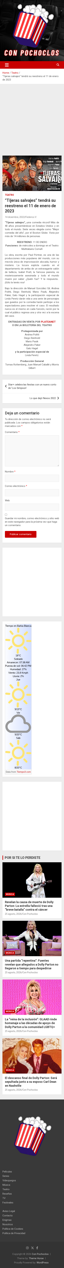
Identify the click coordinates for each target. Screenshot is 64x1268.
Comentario (12, 432)
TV (4, 1198)
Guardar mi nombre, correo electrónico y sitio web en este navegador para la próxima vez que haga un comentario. (32, 522)
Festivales (7, 1202)
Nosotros (7, 1224)
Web (7, 500)
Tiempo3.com (24, 771)
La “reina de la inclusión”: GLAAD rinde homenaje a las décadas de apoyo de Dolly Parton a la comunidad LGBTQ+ (31, 1023)
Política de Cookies (12, 1228)
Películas (7, 1171)
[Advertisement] (32, 122)
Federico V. (31, 217)
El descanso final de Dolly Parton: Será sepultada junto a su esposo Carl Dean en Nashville (31, 1081)
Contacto (7, 1215)
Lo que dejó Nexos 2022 (43, 398)
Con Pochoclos (30, 914)
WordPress (43, 1262)
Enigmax (6, 1219)
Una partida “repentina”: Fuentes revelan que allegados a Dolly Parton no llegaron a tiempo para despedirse (31, 964)
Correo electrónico (16, 486)
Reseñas (7, 1193)
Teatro (9, 195)
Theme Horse (36, 1258)
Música (10, 894)
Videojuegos (9, 1180)
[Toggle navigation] (6, 65)
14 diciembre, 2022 (15, 217)
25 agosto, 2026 (13, 914)
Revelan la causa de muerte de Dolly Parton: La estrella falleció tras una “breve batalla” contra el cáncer (29, 905)
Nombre (10, 471)
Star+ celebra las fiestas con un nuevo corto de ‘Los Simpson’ (32, 386)
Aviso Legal (8, 1211)
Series (5, 1176)
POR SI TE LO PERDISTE (22, 858)
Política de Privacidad (13, 1233)
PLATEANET (48, 321)
